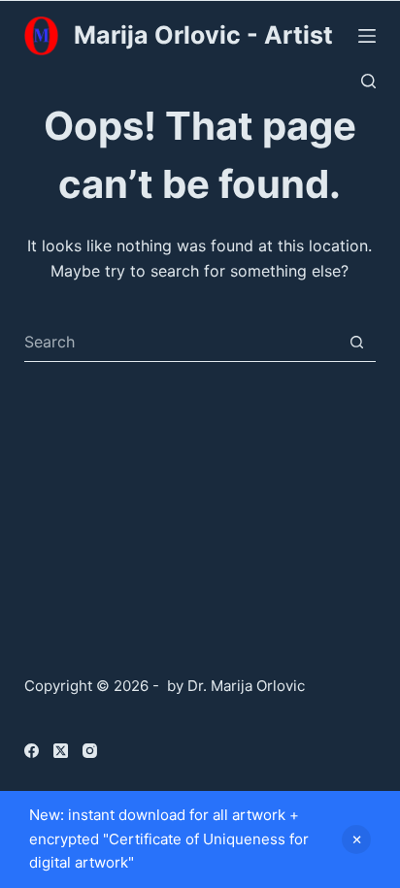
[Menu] (367, 36)
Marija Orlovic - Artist (203, 34)
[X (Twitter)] (60, 750)
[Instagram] (90, 750)
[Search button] (357, 342)
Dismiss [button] (356, 839)
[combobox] (181, 341)
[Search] (368, 81)
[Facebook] (31, 750)
